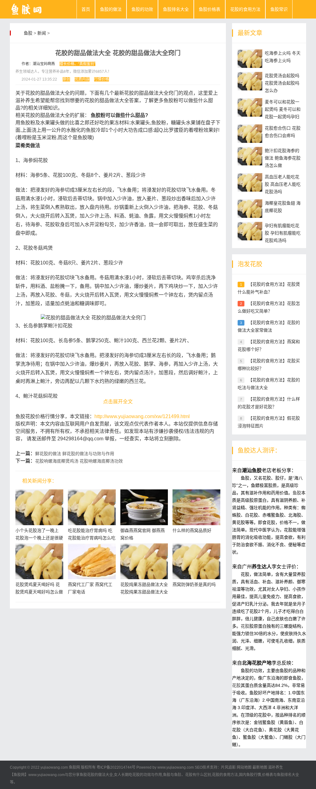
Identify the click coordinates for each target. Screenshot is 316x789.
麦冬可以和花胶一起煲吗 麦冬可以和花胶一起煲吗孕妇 (283, 109)
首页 (85, 9)
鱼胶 (28, 33)
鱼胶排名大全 (176, 9)
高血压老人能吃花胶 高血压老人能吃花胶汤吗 (283, 184)
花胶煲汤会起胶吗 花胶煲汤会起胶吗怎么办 (282, 83)
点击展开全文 (118, 401)
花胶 (245, 626)
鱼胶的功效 (142, 9)
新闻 (41, 33)
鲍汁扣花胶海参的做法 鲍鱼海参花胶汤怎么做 (283, 158)
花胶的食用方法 (245, 9)
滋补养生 (275, 767)
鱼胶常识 (279, 9)
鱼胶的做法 (111, 9)
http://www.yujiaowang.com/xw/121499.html (142, 416)
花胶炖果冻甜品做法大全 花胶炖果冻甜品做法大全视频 (144, 592)
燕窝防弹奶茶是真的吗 (194, 584)
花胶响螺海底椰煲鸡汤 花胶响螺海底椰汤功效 (79, 461)
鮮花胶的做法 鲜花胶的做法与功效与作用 (74, 453)
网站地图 (244, 767)
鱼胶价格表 (209, 9)
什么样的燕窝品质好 (192, 530)
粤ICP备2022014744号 (116, 767)
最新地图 (259, 767)
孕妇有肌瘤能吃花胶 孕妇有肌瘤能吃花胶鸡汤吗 (283, 233)
